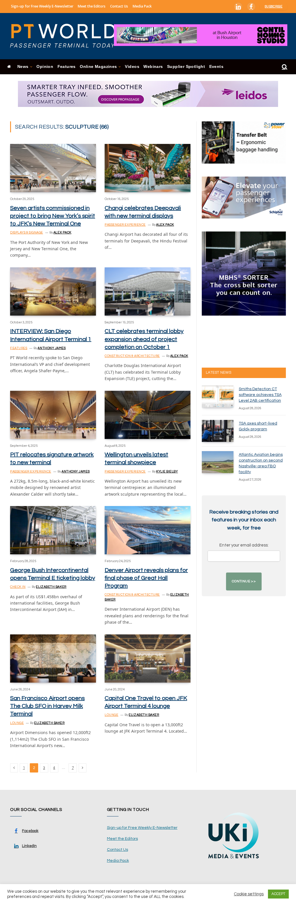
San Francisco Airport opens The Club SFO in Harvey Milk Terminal (47, 706)
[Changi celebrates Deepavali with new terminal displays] (147, 168)
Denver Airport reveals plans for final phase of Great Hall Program (146, 578)
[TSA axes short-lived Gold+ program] (218, 431)
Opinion (44, 66)
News (23, 66)
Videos (132, 66)
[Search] (284, 66)
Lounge (17, 723)
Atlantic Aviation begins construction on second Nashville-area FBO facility (261, 463)
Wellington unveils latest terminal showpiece (136, 458)
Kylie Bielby (167, 471)
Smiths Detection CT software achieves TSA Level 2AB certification (260, 395)
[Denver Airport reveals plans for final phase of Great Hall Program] (147, 530)
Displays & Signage (26, 232)
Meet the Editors (92, 6)
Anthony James (52, 348)
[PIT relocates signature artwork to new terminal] (53, 415)
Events (216, 66)
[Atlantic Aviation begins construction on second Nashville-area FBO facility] (218, 462)
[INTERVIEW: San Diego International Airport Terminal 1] (53, 291)
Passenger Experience (125, 224)
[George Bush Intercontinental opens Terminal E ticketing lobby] (53, 530)
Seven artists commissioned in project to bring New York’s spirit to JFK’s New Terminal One (52, 216)
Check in (17, 586)
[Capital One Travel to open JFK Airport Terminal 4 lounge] (147, 658)
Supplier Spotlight (186, 66)
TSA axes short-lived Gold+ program (258, 426)
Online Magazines (98, 66)
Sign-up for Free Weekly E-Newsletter (42, 6)
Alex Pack (62, 232)
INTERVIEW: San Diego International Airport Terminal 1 (50, 335)
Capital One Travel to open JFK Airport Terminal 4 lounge (146, 702)
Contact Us (119, 6)
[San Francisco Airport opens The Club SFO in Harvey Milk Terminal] (53, 658)
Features (67, 66)
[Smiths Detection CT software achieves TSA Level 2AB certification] (218, 396)
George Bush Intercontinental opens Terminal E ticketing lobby (52, 574)
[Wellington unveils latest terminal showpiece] (147, 415)
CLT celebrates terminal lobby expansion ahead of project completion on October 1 (144, 339)
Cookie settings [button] (249, 894)
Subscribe (273, 6)
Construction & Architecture (132, 355)
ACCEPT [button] (278, 894)
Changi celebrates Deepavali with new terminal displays (143, 212)
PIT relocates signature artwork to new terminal (52, 458)
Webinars (153, 66)
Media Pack (142, 6)
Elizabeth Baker (51, 586)
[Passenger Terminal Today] (66, 36)
